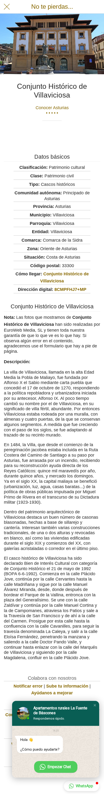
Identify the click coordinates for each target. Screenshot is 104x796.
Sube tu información (67, 686)
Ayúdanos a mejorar (52, 692)
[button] (94, 705)
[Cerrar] (7, 7)
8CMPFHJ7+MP (70, 289)
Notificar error (28, 686)
